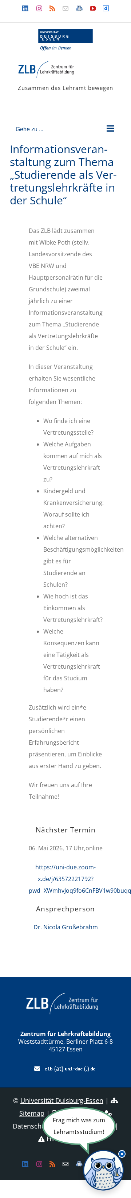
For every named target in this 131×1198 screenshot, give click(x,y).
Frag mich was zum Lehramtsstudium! (79, 1126)
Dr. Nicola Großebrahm (65, 927)
